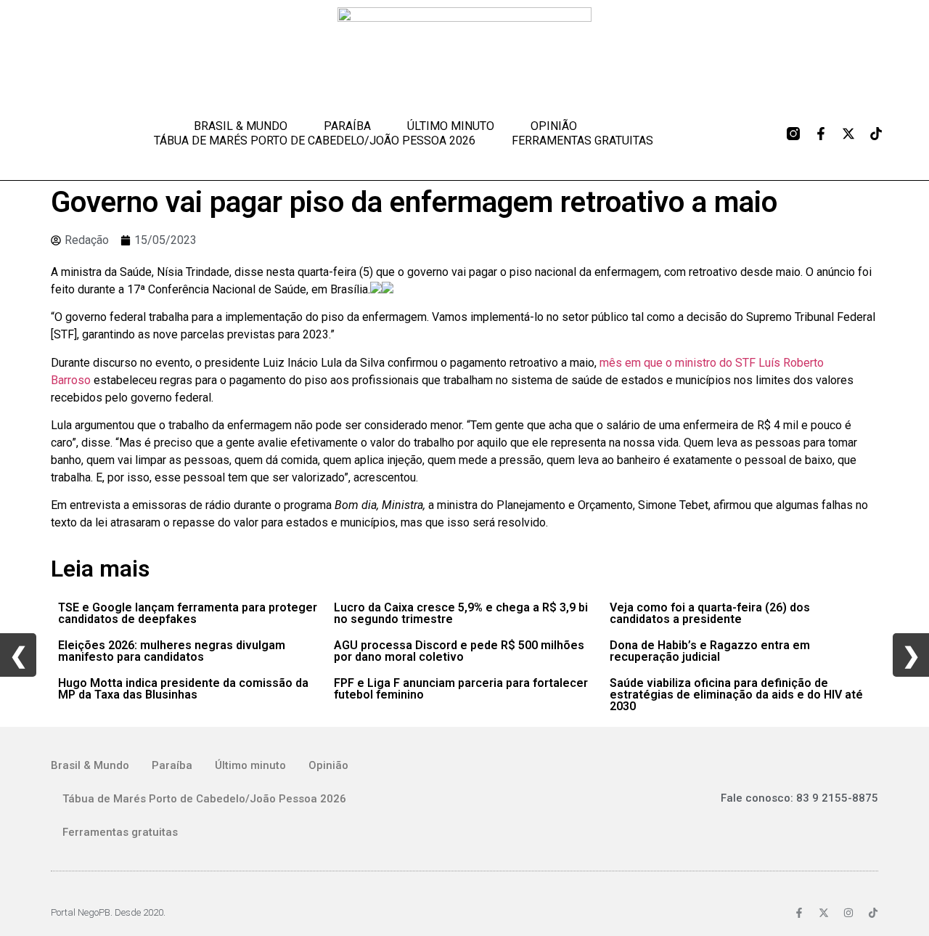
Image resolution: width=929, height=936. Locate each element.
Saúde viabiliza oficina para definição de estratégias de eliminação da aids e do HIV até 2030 (736, 694)
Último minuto (450, 126)
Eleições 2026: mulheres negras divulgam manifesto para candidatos (171, 651)
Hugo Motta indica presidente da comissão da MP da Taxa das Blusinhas (183, 688)
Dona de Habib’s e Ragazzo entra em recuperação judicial (710, 651)
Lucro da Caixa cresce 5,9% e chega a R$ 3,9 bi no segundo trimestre (461, 613)
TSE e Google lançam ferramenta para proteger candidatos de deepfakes (187, 613)
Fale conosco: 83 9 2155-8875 (799, 798)
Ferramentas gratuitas (582, 140)
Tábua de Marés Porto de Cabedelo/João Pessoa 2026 (314, 140)
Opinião (554, 126)
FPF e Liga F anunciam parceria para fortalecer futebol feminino (461, 688)
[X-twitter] (848, 133)
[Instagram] (848, 913)
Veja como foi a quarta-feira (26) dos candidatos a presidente (710, 613)
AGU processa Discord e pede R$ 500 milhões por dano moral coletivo (459, 651)
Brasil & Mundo (240, 126)
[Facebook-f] (820, 133)
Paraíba (347, 126)
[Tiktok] (876, 133)
